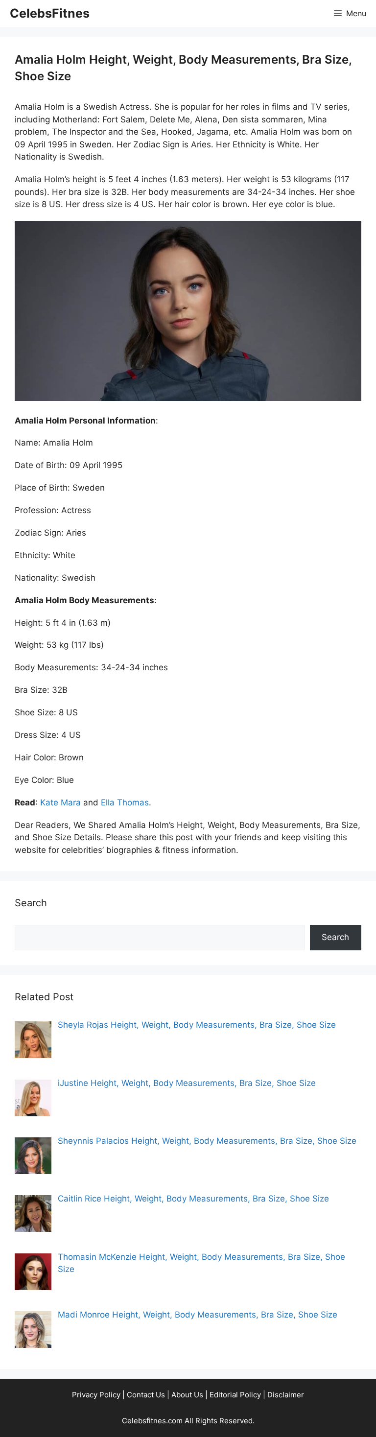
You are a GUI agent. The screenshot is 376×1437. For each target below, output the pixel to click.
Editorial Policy (235, 1394)
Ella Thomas (125, 802)
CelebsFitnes (50, 13)
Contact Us (146, 1394)
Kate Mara (60, 802)
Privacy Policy (96, 1394)
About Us (187, 1394)
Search (335, 937)
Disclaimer (285, 1394)
